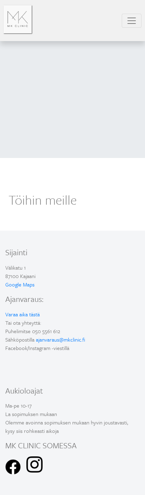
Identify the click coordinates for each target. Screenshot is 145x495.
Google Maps (19, 284)
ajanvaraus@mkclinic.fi (60, 339)
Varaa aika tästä (22, 314)
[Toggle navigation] (131, 21)
